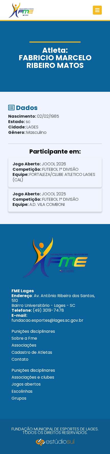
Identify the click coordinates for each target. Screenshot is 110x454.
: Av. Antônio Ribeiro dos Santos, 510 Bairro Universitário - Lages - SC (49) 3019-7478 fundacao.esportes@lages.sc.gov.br (53, 305)
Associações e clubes (33, 377)
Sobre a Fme (24, 338)
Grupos (19, 398)
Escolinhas (22, 391)
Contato (20, 359)
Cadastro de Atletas (32, 352)
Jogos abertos (26, 384)
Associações (24, 345)
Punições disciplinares (33, 331)
